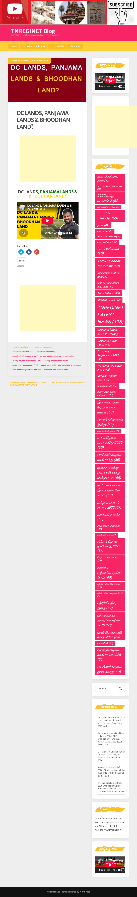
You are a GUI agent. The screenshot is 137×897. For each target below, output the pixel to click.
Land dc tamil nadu (47, 365)
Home (14, 46)
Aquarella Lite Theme (57, 891)
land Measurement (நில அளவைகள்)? (67, 382)
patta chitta (104, 231)
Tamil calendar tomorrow (108, 263)
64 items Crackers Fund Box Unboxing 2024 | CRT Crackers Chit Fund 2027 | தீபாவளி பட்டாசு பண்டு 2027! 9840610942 (111, 739)
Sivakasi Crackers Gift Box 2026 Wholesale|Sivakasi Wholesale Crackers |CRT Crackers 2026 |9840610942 (111, 787)
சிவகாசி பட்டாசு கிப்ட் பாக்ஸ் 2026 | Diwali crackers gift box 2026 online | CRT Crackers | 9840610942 (111, 771)
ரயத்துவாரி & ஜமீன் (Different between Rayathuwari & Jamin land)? (28, 383)
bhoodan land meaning (45, 352)
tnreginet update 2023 (107, 377)
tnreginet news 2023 (106, 343)
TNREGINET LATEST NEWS (110, 315)
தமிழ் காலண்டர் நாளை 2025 (109, 505)
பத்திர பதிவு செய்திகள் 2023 (109, 594)
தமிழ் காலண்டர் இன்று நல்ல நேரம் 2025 (109, 490)
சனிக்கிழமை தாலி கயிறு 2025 (109, 442)
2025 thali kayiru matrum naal (109, 187)
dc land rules (68, 356)
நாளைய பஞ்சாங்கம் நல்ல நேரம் (108, 573)
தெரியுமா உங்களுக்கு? (43, 347)
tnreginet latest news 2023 (107, 332)
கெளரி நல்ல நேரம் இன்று (110, 422)
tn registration (107, 386)
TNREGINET (43, 61)
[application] (110, 81)
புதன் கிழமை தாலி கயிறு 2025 (109, 635)
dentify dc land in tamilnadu (24, 361)
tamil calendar (108, 251)
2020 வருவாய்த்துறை (22, 347)
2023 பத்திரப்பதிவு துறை (107, 178)
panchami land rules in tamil (56, 370)
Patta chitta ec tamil (108, 236)
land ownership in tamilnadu (69, 365)
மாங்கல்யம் (105, 643)
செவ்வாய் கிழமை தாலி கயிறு (109, 457)
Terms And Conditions (34, 46)
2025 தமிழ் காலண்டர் (108, 198)
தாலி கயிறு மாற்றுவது (108, 527)
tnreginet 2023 (108, 299)
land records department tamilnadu (27, 370)
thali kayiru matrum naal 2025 (108, 284)
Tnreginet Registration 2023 (107, 355)
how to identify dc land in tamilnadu (52, 361)
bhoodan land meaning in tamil (25, 356)
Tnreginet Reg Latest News (109, 367)
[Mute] (119, 86)
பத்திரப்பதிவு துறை (106, 605)
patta (103, 225)
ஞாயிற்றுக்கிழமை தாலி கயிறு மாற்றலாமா (109, 472)
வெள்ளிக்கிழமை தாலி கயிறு (109, 669)
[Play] (99, 86)
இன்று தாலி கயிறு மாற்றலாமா (106, 393)
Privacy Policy (57, 46)
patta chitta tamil (107, 242)
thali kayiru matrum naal (108, 274)
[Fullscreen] (123, 86)
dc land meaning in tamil (50, 356)
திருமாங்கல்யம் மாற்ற (108, 559)
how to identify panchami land (24, 365)
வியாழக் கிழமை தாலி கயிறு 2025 (109, 654)
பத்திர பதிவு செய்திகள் (109, 586)
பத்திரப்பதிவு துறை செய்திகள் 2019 (109, 620)
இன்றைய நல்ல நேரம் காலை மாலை (107, 407)
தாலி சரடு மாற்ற (106, 535)
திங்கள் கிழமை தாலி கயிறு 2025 (108, 546)
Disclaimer (75, 46)
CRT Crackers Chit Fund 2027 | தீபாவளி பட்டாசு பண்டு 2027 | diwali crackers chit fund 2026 (111, 756)
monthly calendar (107, 215)
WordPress (84, 891)
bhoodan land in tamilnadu (23, 352)
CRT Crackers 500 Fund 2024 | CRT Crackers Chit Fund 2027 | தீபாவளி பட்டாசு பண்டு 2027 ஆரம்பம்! (111, 721)
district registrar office (108, 207)
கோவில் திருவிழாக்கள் (108, 431)
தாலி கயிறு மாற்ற (108, 517)
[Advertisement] (48, 158)
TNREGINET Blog (33, 31)
